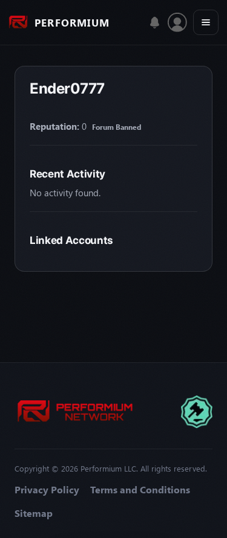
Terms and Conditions (140, 490)
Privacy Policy (47, 490)
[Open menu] (206, 22)
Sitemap (34, 513)
